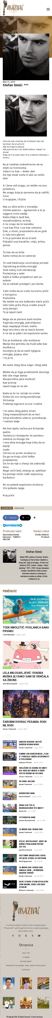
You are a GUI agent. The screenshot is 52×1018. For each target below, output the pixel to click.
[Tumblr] (26, 935)
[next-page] (9, 736)
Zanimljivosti (8, 747)
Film (5, 887)
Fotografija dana (27, 817)
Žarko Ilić (22, 811)
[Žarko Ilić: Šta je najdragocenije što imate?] (10, 808)
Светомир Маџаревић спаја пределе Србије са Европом (32, 857)
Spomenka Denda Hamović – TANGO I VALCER (12, 537)
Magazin (7, 811)
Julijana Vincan (25, 762)
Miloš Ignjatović (25, 861)
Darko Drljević (24, 796)
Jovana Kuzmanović (27, 820)
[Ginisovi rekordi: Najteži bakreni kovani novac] (10, 744)
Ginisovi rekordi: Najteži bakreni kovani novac (30, 743)
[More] (34, 517)
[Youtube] (39, 935)
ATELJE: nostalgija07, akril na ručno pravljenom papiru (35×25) (33, 844)
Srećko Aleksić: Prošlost (42, 536)
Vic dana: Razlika (27, 781)
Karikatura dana (27, 793)
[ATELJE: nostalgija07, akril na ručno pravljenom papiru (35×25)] (10, 844)
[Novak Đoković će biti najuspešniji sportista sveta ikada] (9, 983)
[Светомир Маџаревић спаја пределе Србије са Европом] (10, 858)
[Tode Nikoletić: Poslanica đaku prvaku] (26, 610)
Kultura (6, 861)
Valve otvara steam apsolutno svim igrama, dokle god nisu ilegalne (33, 884)
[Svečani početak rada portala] (26, 1003)
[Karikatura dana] (10, 796)
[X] (32, 935)
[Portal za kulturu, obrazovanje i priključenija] (13, 8)
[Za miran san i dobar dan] (10, 832)
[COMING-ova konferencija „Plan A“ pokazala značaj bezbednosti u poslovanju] (10, 756)
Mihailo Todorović (26, 890)
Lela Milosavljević (10, 684)
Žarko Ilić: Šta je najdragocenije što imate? (31, 806)
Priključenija (8, 759)
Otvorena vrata (9, 774)
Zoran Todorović (9, 729)
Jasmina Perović (25, 850)
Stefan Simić (19, 508)
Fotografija (7, 823)
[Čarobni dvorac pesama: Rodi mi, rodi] (26, 704)
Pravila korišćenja (37, 1017)
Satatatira (7, 799)
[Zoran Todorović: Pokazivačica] (43, 983)
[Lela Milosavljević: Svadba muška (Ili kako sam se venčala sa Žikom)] (26, 655)
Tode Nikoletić (9, 635)
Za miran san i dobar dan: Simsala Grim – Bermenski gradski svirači (31, 870)
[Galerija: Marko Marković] (43, 1003)
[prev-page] (4, 736)
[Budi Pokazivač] (9, 1003)
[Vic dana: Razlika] (10, 784)
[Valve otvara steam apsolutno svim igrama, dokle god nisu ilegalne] (10, 884)
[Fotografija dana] (10, 820)
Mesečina (7, 622)
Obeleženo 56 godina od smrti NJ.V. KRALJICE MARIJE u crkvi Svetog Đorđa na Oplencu (33, 770)
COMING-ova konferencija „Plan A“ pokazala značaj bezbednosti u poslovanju (34, 756)
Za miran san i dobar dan (30, 829)
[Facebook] (13, 935)
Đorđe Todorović (25, 784)
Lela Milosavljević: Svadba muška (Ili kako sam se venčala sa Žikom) (26, 676)
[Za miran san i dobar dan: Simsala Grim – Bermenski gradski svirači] (10, 870)
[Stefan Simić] (10, 565)
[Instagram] (19, 935)
